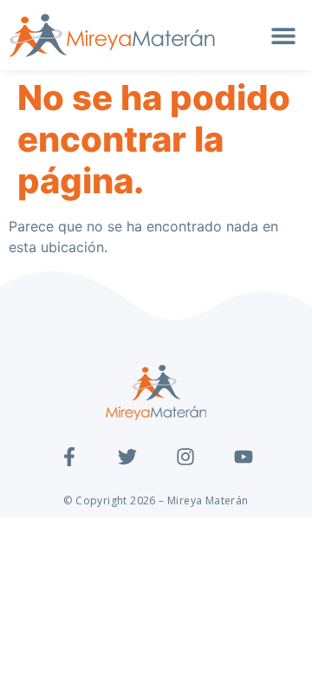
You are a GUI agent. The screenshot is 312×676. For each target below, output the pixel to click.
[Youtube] (243, 457)
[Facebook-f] (69, 457)
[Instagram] (185, 457)
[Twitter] (127, 457)
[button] (283, 35)
